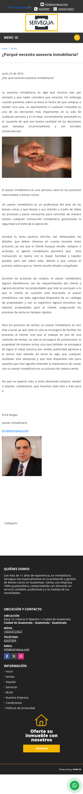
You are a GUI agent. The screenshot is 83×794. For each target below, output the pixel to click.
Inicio (4, 48)
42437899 (44, 9)
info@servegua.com (56, 4)
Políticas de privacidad (20, 708)
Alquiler (11, 682)
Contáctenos (14, 703)
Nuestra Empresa (17, 697)
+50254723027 (66, 9)
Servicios (11, 687)
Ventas (10, 676)
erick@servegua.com (15, 431)
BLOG (14, 48)
